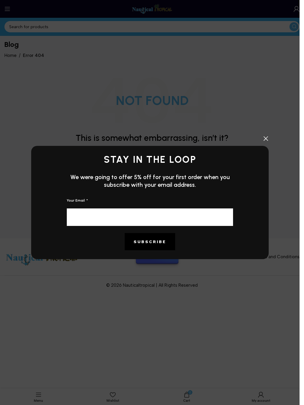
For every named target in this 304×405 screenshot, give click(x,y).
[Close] (265, 138)
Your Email (76, 200)
